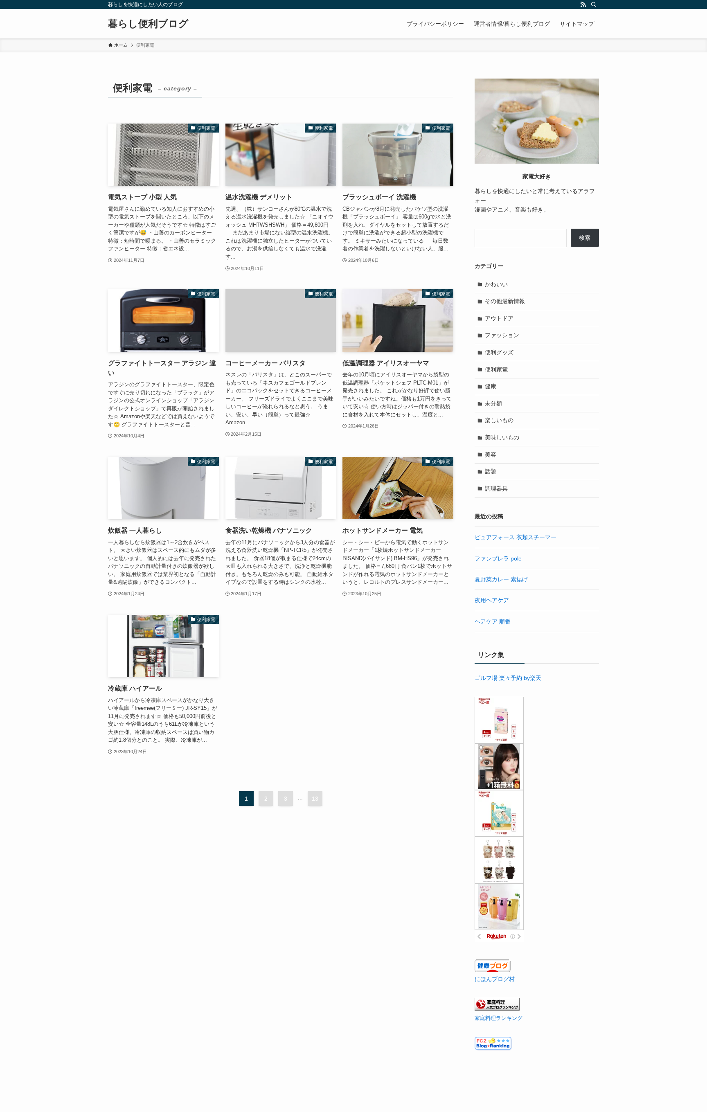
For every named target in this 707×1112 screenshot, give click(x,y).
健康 (490, 386)
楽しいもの (499, 420)
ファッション (502, 335)
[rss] (583, 4)
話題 (490, 471)
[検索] (593, 4)
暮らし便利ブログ (148, 24)
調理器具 (496, 488)
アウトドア (499, 318)
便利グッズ (499, 352)
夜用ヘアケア (492, 600)
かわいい (496, 284)
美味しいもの (502, 437)
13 (315, 798)
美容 (490, 454)
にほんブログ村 (495, 979)
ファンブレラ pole (498, 558)
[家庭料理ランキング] (497, 1008)
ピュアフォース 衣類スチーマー (515, 537)
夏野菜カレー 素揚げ (501, 579)
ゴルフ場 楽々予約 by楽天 (508, 678)
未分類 (493, 403)
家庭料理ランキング (498, 1018)
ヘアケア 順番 (493, 621)
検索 (584, 237)
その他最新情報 (505, 301)
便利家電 (496, 369)
